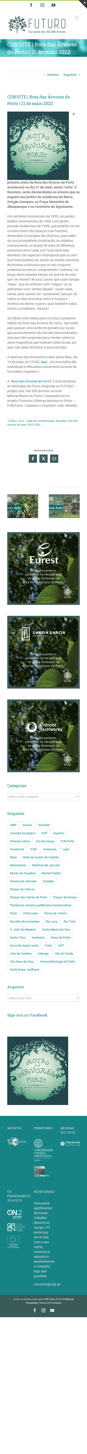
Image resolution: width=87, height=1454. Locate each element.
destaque (61, 420)
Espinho (58, 833)
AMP (13, 825)
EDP (44, 833)
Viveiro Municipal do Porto (57, 961)
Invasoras (50, 849)
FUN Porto (67, 841)
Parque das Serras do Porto (28, 897)
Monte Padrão (51, 873)
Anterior (53, 75)
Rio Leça (52, 921)
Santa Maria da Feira (56, 929)
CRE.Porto (50, 1299)
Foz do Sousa (45, 841)
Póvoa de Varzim (55, 913)
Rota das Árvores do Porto (31, 381)
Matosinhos (18, 865)
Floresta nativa (20, 841)
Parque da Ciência (22, 889)
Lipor (66, 849)
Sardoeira (38, 937)
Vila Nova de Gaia (22, 961)
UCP (61, 945)
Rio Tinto (70, 921)
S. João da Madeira (23, 929)
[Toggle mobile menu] (77, 17)
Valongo (43, 953)
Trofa (48, 945)
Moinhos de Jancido (46, 865)
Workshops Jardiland (24, 969)
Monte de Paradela (23, 873)
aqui (44, 362)
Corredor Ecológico (23, 833)
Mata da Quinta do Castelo (41, 857)
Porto (13, 913)
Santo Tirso (18, 937)
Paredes (48, 881)
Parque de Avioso (65, 897)
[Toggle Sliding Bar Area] (82, 4)
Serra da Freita (61, 937)
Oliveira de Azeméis (23, 881)
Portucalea (30, 913)
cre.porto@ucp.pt (47, 1284)
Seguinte (69, 75)
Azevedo (44, 825)
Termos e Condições (50, 1302)
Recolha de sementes (25, 921)
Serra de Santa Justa (24, 945)
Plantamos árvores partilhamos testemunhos (40, 905)
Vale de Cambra (20, 953)
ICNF (33, 849)
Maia (13, 857)
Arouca (27, 825)
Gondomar (17, 849)
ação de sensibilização (40, 420)
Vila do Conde (64, 953)
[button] (10, 506)
